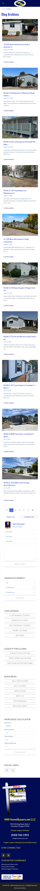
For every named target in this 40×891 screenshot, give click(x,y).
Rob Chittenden (19, 524)
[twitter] (12, 770)
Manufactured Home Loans (9, 864)
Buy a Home (20, 686)
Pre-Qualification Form (20, 663)
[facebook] (6, 770)
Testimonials (20, 701)
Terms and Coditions (20, 888)
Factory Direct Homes (8, 866)
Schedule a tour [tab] (29, 517)
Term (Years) (8, 736)
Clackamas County (20, 615)
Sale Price (7, 722)
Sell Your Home (20, 681)
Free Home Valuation (20, 658)
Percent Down (9, 729)
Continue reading (8, 62)
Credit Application (20, 653)
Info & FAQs (20, 691)
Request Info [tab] (11, 517)
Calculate (20, 752)
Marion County (20, 620)
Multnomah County (20, 625)
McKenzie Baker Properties (9, 869)
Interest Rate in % (10, 743)
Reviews (20, 635)
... (11, 56)
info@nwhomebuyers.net (20, 838)
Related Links (20, 706)
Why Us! (20, 696)
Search (20, 598)
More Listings (20, 630)
